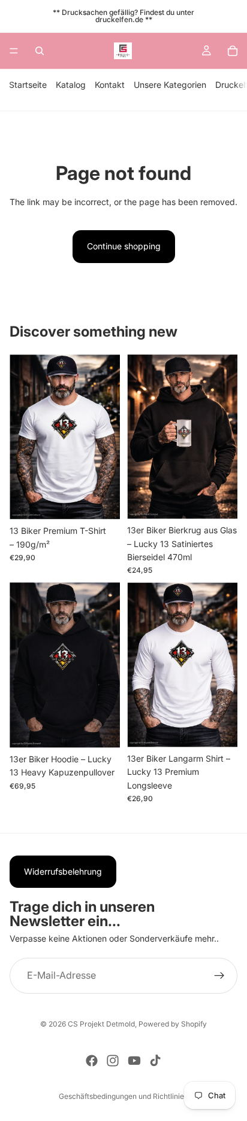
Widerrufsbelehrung (63, 871)
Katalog (71, 85)
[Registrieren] (219, 975)
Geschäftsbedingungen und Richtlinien (123, 1096)
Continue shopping (124, 246)
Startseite (28, 85)
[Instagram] (113, 1060)
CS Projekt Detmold (101, 1023)
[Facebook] (92, 1060)
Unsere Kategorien (170, 85)
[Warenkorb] (232, 51)
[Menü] (14, 51)
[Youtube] (134, 1060)
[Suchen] (39, 51)
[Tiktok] (155, 1060)
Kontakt (110, 85)
